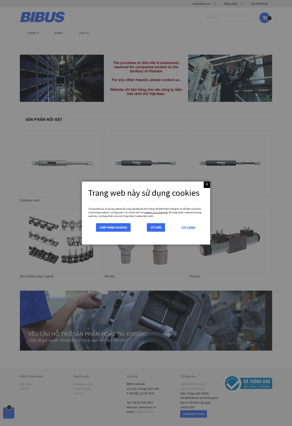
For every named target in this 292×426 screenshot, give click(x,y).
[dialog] (146, 213)
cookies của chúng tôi (156, 212)
